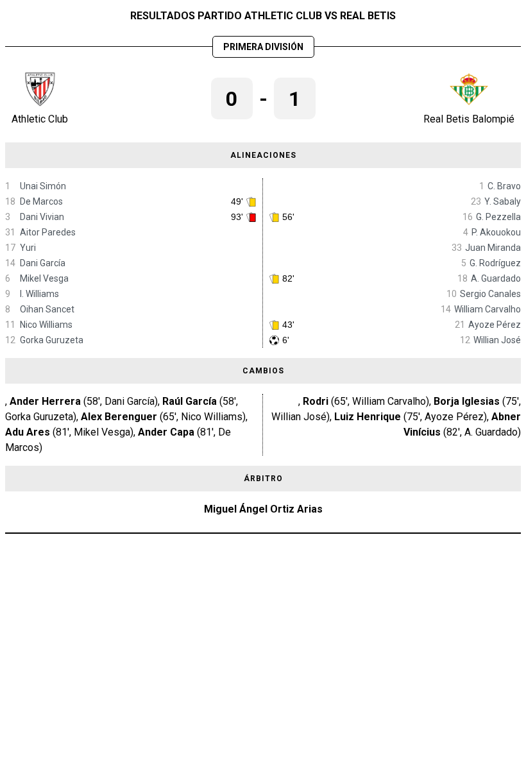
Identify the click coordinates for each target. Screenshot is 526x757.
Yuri (28, 247)
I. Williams (39, 294)
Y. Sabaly (502, 201)
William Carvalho (487, 309)
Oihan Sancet (47, 309)
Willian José (497, 340)
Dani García (42, 263)
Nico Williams (46, 324)
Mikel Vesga (44, 278)
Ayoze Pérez (494, 324)
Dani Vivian (42, 217)
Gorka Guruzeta (51, 340)
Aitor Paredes (48, 232)
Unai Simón (43, 186)
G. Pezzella (498, 217)
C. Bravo (504, 186)
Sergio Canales (490, 294)
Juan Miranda (493, 247)
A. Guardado (496, 278)
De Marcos (41, 201)
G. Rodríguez (495, 263)
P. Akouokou (496, 232)
